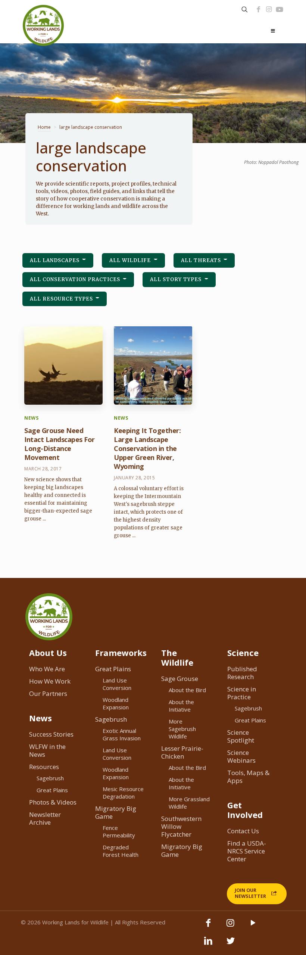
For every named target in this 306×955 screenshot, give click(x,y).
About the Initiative (181, 705)
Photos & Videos (52, 802)
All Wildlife (130, 260)
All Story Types (176, 279)
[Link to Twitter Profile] (230, 944)
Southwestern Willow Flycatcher (181, 826)
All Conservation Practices (76, 279)
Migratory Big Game (115, 812)
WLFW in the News (47, 750)
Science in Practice (241, 693)
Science (243, 652)
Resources (44, 766)
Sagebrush (50, 778)
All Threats (201, 260)
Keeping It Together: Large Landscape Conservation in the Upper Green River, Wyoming (147, 448)
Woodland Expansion (116, 703)
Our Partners (48, 693)
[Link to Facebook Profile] (258, 9)
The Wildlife (177, 657)
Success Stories (51, 734)
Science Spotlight (240, 736)
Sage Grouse (179, 678)
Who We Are (47, 669)
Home (44, 127)
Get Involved (245, 809)
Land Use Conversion (117, 683)
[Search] (244, 9)
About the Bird (187, 690)
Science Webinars (241, 756)
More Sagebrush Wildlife (182, 729)
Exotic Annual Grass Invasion (122, 734)
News (40, 718)
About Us (48, 652)
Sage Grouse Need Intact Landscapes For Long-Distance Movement (59, 444)
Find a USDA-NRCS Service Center (246, 851)
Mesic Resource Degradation (123, 792)
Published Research (242, 673)
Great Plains (52, 790)
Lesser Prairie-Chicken (182, 752)
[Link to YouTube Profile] (279, 9)
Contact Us (243, 831)
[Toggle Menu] (272, 31)
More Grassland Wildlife (189, 802)
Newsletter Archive (45, 818)
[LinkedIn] (208, 944)
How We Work (50, 681)
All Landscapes (55, 260)
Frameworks (121, 652)
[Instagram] (268, 9)
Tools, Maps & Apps (248, 776)
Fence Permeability (119, 831)
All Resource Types (62, 299)
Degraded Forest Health (120, 850)
